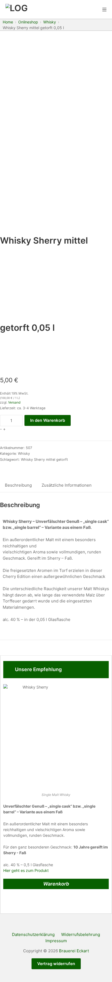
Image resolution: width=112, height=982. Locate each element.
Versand (14, 402)
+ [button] (4, 429)
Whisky (24, 453)
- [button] (1, 429)
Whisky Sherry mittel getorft (44, 459)
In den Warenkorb (47, 420)
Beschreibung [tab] (18, 485)
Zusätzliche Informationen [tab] (67, 485)
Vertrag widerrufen (56, 963)
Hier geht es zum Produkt (26, 870)
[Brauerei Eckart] (16, 9)
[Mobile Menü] (104, 9)
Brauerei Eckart (74, 950)
